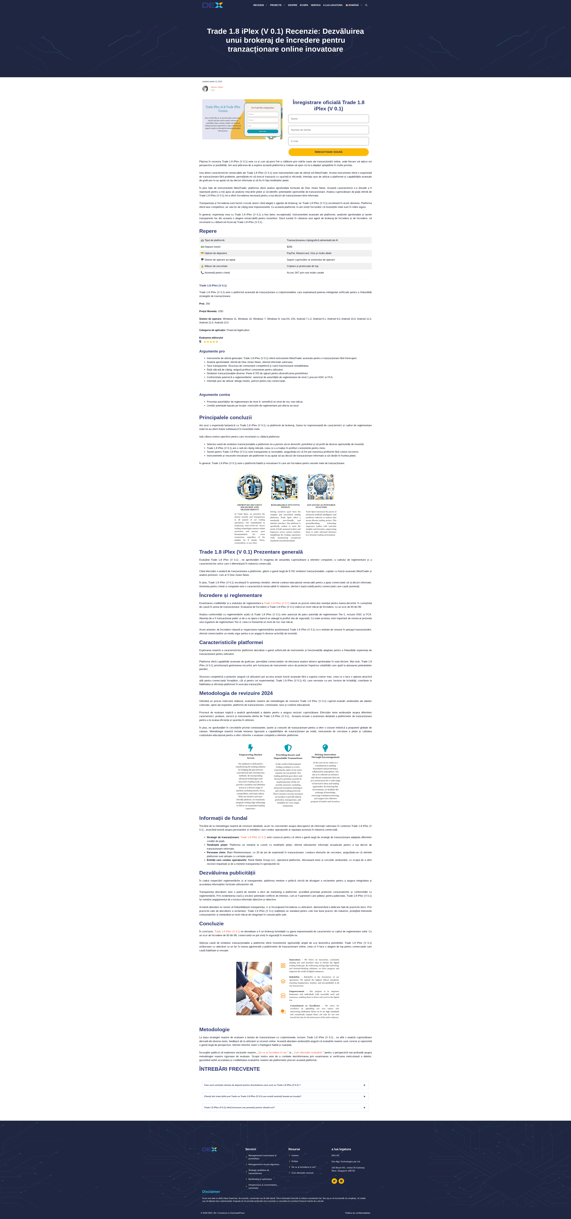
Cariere (295, 1155)
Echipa (304, 5)
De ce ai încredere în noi (272, 1052)
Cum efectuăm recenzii (302, 1173)
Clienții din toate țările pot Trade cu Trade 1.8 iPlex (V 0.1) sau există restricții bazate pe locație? (252, 1096)
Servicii (315, 5)
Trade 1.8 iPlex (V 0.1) (276, 603)
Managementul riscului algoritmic (263, 1164)
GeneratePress (237, 1213)
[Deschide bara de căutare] (366, 5)
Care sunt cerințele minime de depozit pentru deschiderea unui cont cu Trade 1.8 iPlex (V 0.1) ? (252, 1085)
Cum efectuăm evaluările (308, 1052)
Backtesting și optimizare (260, 1179)
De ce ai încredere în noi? (304, 1167)
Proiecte (276, 5)
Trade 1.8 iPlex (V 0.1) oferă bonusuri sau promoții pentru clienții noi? (239, 1107)
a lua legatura (333, 5)
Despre (292, 5)
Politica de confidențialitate (357, 1213)
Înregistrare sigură (328, 151)
